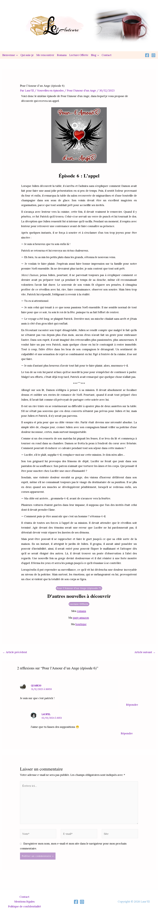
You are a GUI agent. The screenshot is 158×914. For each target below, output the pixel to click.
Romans (62, 55)
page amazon (81, 617)
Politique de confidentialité (24, 906)
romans (81, 611)
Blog (93, 55)
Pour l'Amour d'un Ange (81, 90)
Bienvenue (8, 55)
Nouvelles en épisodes (50, 90)
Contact (107, 55)
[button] (16, 55)
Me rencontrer (45, 55)
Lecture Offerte (78, 55)
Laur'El (46, 714)
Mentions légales (24, 901)
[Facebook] (147, 55)
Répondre (132, 704)
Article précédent (15, 652)
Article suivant (145, 652)
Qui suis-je (27, 55)
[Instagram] (153, 55)
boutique (81, 624)
